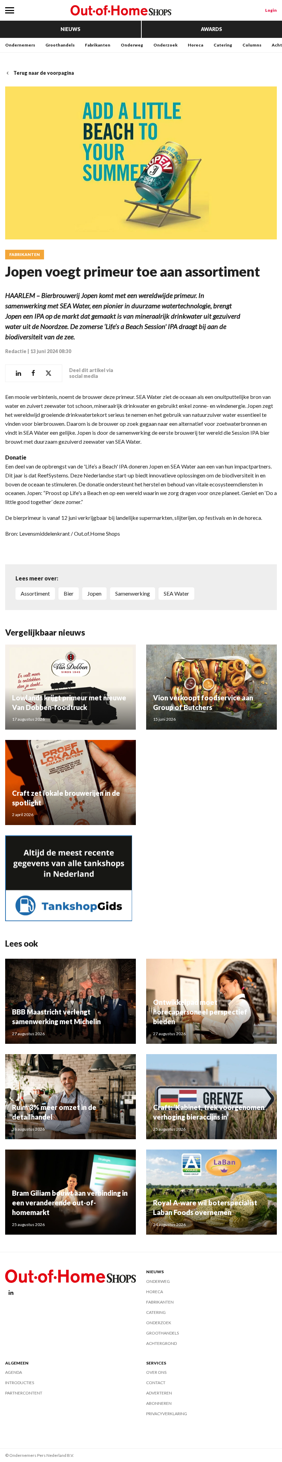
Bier (69, 593)
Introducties (19, 1382)
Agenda (13, 1372)
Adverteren (159, 1393)
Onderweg (132, 45)
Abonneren (159, 1403)
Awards (211, 29)
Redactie (15, 351)
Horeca (195, 45)
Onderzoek (165, 45)
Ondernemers (20, 45)
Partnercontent (23, 1393)
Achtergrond (161, 1343)
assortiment (35, 593)
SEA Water (176, 593)
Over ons (156, 1372)
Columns (251, 45)
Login (271, 10)
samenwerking (132, 593)
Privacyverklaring (166, 1413)
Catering (223, 45)
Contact (155, 1382)
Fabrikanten (97, 45)
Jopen (94, 593)
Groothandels (60, 45)
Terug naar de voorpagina (43, 73)
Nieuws (70, 29)
